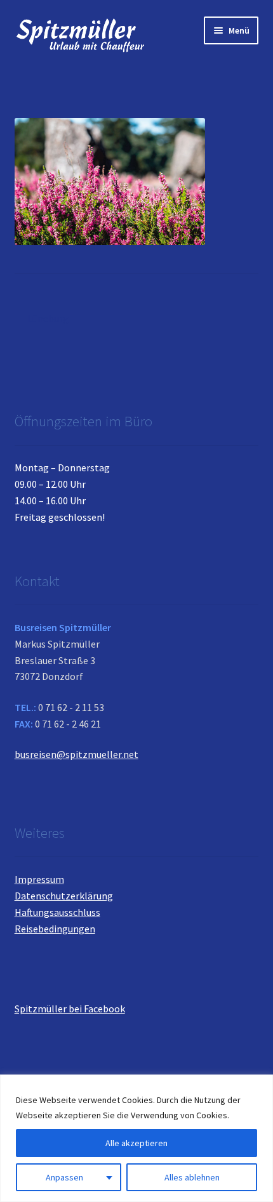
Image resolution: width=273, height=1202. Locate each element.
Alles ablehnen (192, 1177)
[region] (136, 1138)
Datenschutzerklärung (64, 895)
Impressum (39, 879)
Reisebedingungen (55, 928)
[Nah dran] (259, 1085)
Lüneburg (48, 319)
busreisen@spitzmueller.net (76, 754)
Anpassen (64, 1177)
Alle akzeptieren (136, 1143)
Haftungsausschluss (57, 912)
